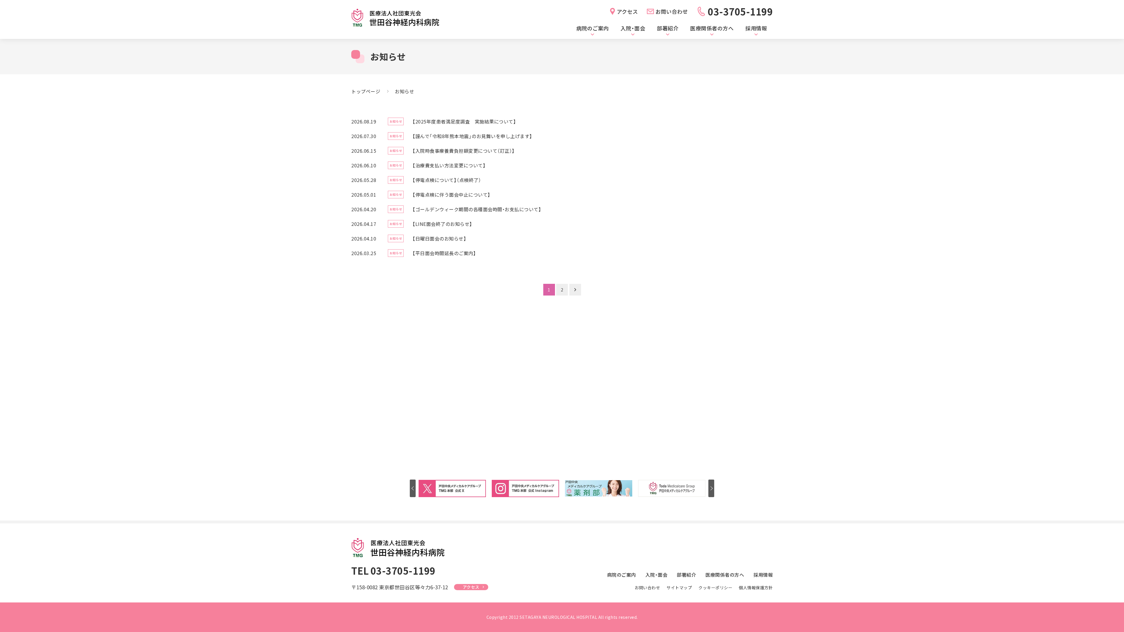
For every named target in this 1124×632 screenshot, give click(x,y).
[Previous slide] (413, 488)
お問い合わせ (671, 11)
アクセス (627, 11)
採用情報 (756, 28)
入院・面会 (633, 28)
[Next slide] (711, 488)
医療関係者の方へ (712, 28)
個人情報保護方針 (756, 587)
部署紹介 (667, 28)
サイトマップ (679, 587)
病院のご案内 (592, 28)
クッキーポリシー (715, 587)
